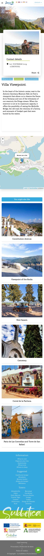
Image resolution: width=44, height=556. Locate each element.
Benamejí (28, 491)
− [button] (2, 142)
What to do (22, 465)
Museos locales (22, 479)
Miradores (22, 477)
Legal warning (22, 542)
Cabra (16, 493)
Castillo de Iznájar (22, 475)
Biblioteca (22, 483)
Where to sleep (22, 467)
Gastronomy (22, 463)
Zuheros (28, 503)
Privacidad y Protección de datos (22, 547)
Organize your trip (22, 461)
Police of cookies (22, 551)
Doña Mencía (15, 495)
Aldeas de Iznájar (22, 481)
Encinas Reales (28, 495)
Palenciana (16, 501)
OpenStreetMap (33, 188)
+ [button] (2, 139)
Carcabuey (28, 493)
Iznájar (28, 497)
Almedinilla (15, 491)
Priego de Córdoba (28, 501)
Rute (15, 503)
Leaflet (25, 188)
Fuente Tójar (15, 497)
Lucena (15, 499)
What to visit (22, 459)
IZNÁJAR (37, 2)
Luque (28, 499)
